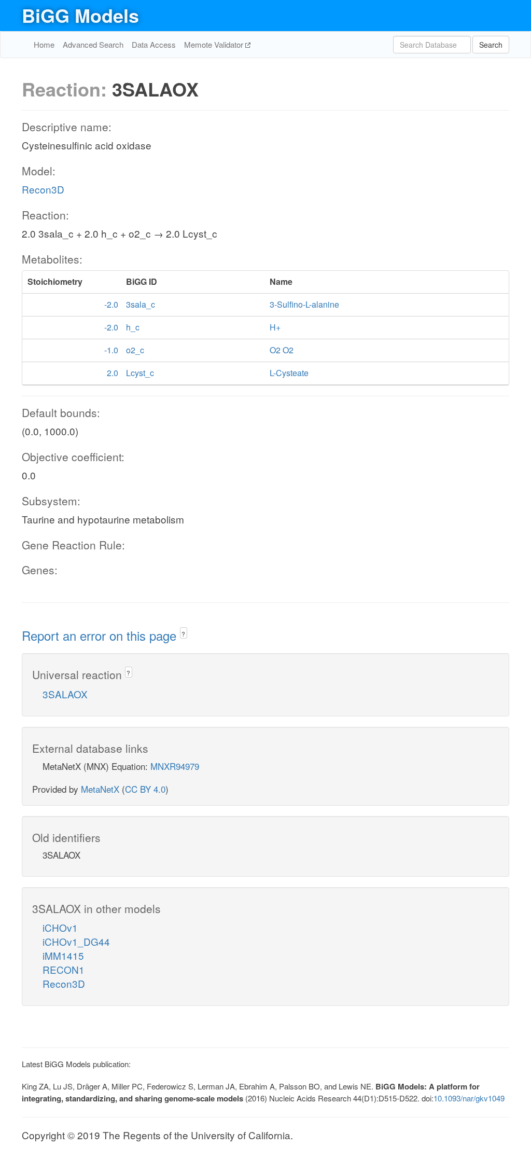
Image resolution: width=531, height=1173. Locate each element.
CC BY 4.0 (145, 788)
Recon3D (43, 189)
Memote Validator (214, 44)
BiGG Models (80, 15)
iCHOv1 (60, 927)
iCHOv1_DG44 (76, 941)
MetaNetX (100, 788)
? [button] (183, 633)
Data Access (154, 44)
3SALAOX (65, 694)
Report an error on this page (101, 635)
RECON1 (64, 969)
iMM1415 (63, 955)
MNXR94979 (174, 766)
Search (490, 44)
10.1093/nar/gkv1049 (469, 1098)
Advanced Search (93, 44)
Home (44, 44)
